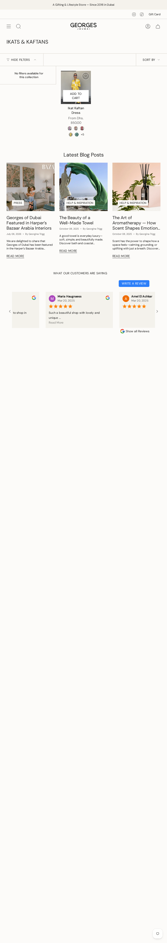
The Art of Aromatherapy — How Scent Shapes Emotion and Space (135, 223)
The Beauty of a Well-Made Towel (76, 220)
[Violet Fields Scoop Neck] (70, 128)
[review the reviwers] (26, 299)
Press (18, 203)
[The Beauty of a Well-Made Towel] (83, 187)
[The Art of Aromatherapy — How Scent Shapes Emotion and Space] (136, 187)
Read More (48, 322)
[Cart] (158, 26)
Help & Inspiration (80, 203)
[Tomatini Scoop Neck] (82, 128)
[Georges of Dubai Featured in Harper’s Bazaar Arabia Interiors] (31, 187)
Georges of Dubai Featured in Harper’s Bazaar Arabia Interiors (29, 223)
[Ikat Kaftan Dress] (76, 87)
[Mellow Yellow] (71, 134)
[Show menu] (8, 26)
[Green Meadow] (77, 134)
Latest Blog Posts (83, 154)
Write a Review (134, 283)
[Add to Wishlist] (85, 76)
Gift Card (154, 14)
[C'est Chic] (76, 128)
